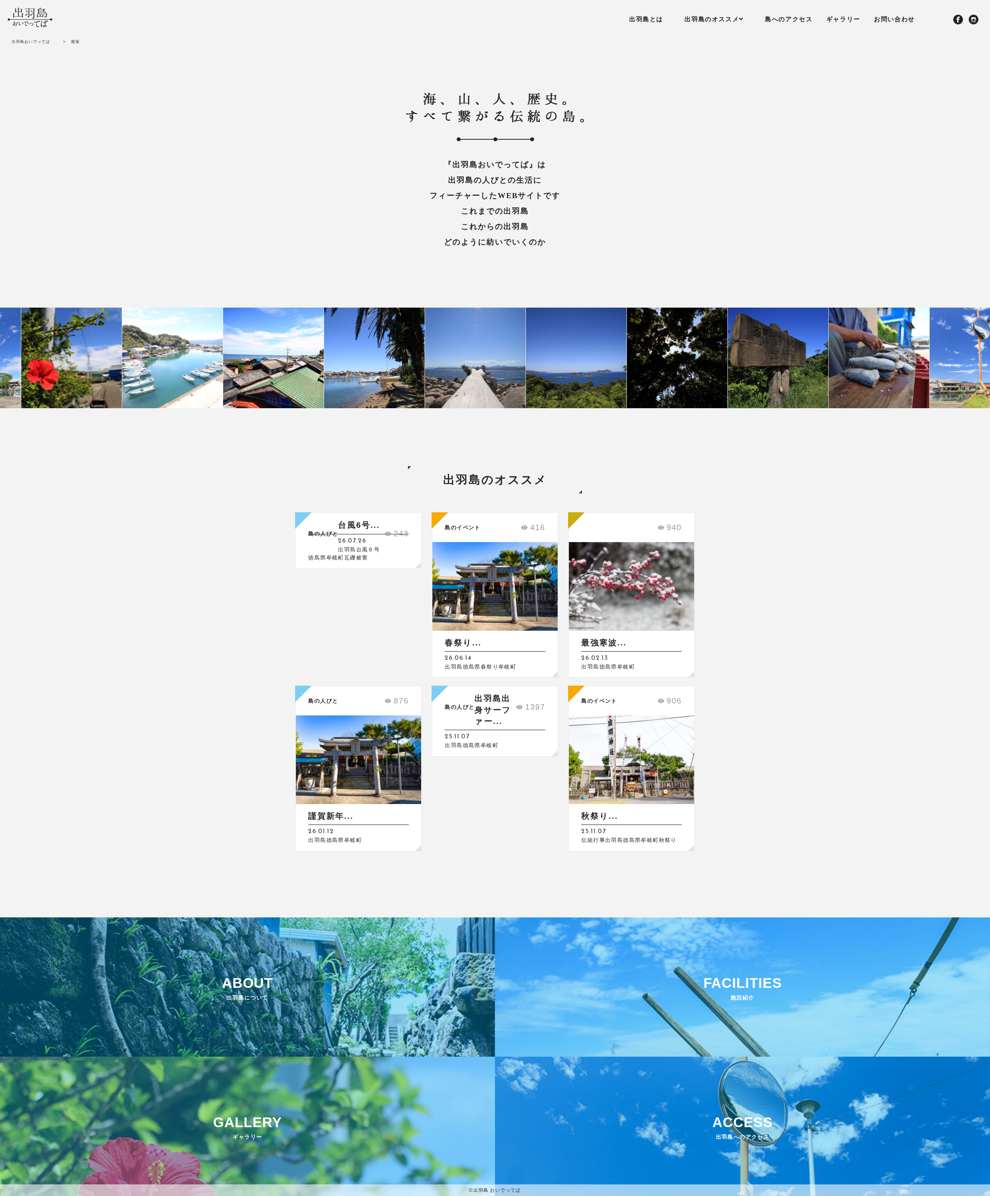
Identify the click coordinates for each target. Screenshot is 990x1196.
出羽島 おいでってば (497, 1190)
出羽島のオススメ (711, 19)
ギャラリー (843, 19)
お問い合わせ (894, 19)
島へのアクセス (788, 19)
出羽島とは (646, 19)
